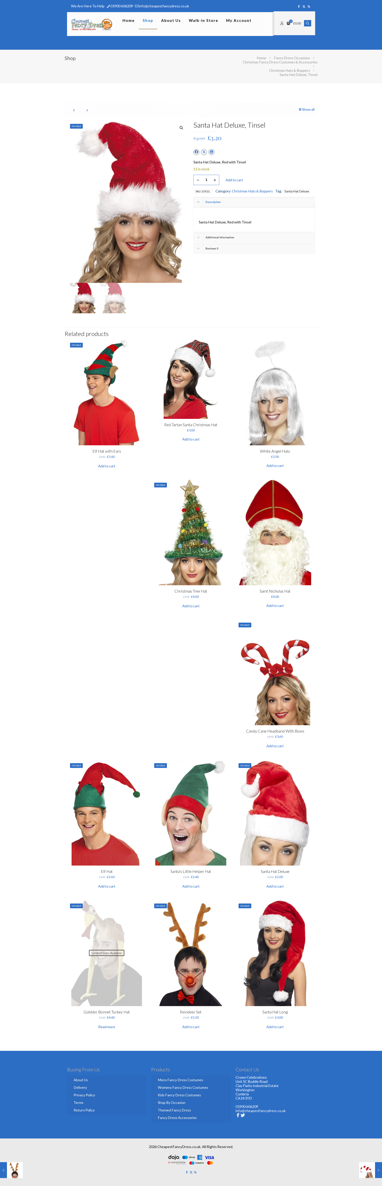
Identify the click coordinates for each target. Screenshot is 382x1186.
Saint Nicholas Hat (275, 591)
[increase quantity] (214, 180)
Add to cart (234, 180)
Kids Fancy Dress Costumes (179, 1095)
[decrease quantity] (197, 180)
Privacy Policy (84, 1095)
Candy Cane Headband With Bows (275, 731)
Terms (78, 1102)
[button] (182, 128)
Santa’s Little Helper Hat (191, 871)
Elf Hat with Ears (107, 451)
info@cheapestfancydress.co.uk (164, 6)
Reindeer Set (191, 1011)
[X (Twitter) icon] (303, 6)
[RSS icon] (308, 6)
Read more (106, 1027)
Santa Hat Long (275, 1011)
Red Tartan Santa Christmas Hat (190, 424)
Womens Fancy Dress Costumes (183, 1087)
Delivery (80, 1087)
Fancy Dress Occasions (292, 58)
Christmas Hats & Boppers (289, 70)
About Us (81, 1080)
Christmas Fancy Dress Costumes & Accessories (280, 62)
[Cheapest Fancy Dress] (92, 24)
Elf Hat (107, 871)
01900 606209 (121, 6)
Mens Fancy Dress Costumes (180, 1080)
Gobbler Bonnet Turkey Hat (107, 1011)
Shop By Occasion (171, 1102)
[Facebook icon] (298, 6)
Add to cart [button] (106, 466)
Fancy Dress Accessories (177, 1117)
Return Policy (84, 1110)
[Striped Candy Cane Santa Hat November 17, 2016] (370, 1170)
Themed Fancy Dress (174, 1110)
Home (261, 58)
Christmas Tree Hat (190, 591)
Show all (308, 109)
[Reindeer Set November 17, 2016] (11, 1170)
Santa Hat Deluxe (297, 191)
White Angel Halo (275, 451)
